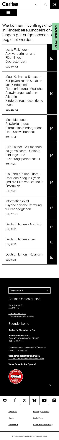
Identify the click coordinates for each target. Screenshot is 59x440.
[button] (29, 4)
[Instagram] (54, 400)
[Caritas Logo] (10, 4)
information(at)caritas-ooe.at (21, 316)
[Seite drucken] (5, 400)
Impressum (12, 411)
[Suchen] (46, 4)
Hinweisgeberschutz (41, 411)
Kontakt (11, 418)
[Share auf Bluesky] (34, 400)
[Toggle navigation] (8, 12)
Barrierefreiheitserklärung (42, 425)
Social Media (38, 418)
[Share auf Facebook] (15, 400)
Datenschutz (13, 425)
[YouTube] (44, 400)
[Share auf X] (24, 400)
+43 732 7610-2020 (17, 313)
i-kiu (45, 436)
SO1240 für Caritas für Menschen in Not (26, 358)
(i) (50, 385)
